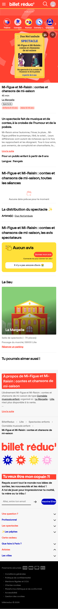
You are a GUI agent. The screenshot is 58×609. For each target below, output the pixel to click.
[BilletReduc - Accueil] (22, 4)
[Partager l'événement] (45, 35)
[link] (7, 24)
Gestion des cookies (15, 596)
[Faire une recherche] (45, 4)
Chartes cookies (13, 585)
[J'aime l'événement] (53, 35)
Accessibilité (11, 592)
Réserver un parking (12, 346)
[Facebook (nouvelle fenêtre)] (8, 460)
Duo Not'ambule (24, 216)
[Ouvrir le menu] (5, 4)
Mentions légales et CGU (17, 581)
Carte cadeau (9, 537)
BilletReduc (8, 422)
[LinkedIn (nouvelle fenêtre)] (47, 460)
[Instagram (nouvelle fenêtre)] (34, 460)
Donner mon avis (43, 254)
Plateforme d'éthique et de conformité (23, 589)
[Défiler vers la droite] (55, 24)
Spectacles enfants (39, 422)
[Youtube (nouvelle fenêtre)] (21, 460)
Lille (52, 399)
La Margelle (8, 99)
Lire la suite (8, 151)
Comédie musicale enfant (16, 426)
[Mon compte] (53, 4)
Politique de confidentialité (18, 577)
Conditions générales (15, 574)
